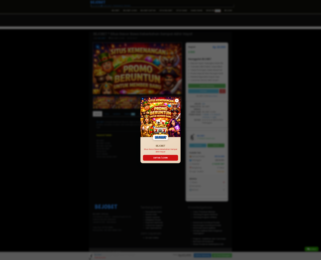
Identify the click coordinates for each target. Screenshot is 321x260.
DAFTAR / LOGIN (160, 157)
